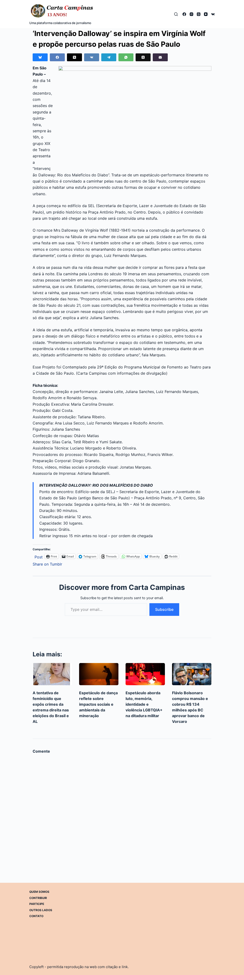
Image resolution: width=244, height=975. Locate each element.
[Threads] (198, 14)
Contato (36, 916)
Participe (36, 904)
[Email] (160, 57)
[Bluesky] (40, 57)
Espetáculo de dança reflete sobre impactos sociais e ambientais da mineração (98, 704)
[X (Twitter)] (74, 57)
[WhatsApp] (125, 57)
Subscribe (164, 609)
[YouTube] (206, 14)
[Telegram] (108, 57)
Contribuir (38, 898)
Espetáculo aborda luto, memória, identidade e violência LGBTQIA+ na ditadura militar (144, 704)
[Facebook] (184, 14)
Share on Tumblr (47, 563)
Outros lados (40, 910)
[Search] (176, 14)
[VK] (213, 14)
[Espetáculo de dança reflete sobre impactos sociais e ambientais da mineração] (98, 674)
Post (39, 556)
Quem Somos (39, 891)
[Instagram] (191, 14)
